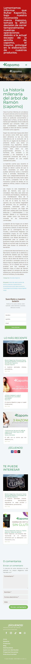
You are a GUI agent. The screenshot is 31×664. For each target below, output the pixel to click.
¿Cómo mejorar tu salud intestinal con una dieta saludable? (13, 397)
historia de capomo (14, 286)
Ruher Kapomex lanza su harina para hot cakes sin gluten (15, 531)
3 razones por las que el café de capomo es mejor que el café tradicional (15, 432)
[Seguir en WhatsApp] (25, 633)
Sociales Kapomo (15, 278)
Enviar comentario (18, 607)
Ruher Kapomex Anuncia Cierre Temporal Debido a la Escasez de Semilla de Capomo (15, 361)
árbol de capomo (14, 282)
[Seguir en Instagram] (15, 451)
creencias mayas (12, 284)
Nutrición (7, 400)
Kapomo (9, 288)
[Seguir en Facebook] (12, 451)
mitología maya (16, 288)
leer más (7, 371)
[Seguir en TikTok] (19, 451)
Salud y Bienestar (10, 435)
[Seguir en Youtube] (20, 633)
